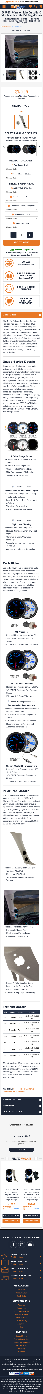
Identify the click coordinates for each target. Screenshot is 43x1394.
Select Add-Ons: (21, 183)
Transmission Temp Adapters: (23, 206)
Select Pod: (21, 105)
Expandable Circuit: (23, 214)
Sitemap (21, 1352)
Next (39, 75)
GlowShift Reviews (21, 1311)
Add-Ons (9, 1106)
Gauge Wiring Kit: (23, 223)
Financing (21, 1349)
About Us (21, 1305)
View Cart (21, 1290)
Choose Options (11, 1215)
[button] (21, 1150)
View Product (11, 1221)
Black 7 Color (29, 138)
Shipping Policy (21, 1345)
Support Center (21, 1336)
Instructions (12, 1112)
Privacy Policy (21, 1321)
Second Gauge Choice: (21, 174)
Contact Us (21, 1308)
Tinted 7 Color (14, 138)
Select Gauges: (21, 160)
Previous (3, 75)
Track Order (21, 1296)
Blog (21, 1327)
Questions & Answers (21, 1124)
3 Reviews (16, 1208)
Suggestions (21, 1324)
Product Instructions (21, 1339)
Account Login (21, 1293)
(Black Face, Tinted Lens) (13, 140)
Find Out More (17, 1257)
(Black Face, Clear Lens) (29, 140)
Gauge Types (12, 1100)
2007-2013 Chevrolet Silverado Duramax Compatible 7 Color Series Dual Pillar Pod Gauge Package (11, 1195)
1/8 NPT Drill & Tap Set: (22, 188)
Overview (9, 315)
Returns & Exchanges (21, 1342)
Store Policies (21, 1318)
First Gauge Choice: (21, 165)
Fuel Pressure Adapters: (22, 197)
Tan (21, 111)
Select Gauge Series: (21, 133)
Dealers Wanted (21, 1314)
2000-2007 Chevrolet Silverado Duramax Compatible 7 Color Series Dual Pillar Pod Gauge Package (32, 1195)
